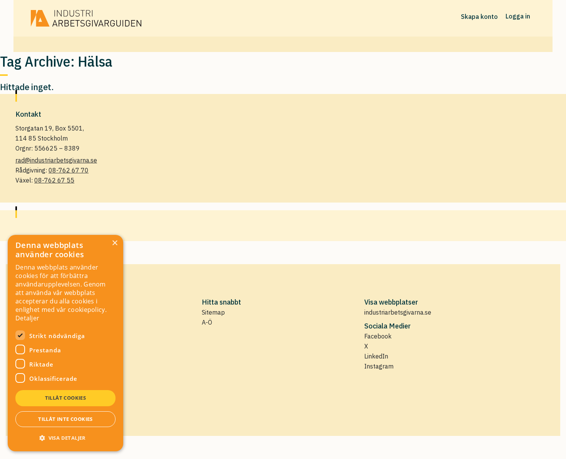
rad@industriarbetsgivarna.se (56, 160)
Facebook (378, 336)
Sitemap (213, 312)
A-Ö (207, 322)
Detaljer (27, 318)
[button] (65, 438)
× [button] (114, 243)
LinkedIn (376, 356)
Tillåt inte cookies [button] (65, 418)
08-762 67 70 (69, 170)
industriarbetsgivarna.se (397, 312)
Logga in (518, 16)
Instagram (379, 366)
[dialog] (65, 343)
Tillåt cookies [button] (65, 397)
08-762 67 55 (54, 180)
